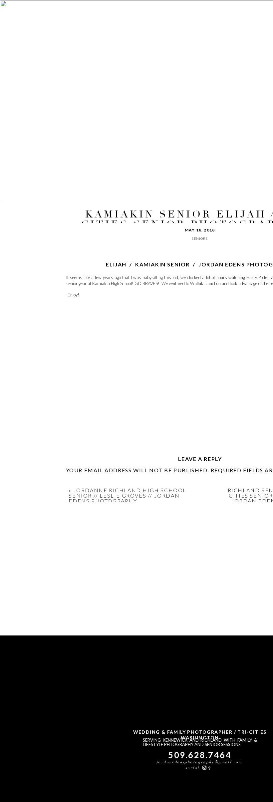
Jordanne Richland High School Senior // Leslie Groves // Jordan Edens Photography (127, 495)
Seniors (200, 238)
